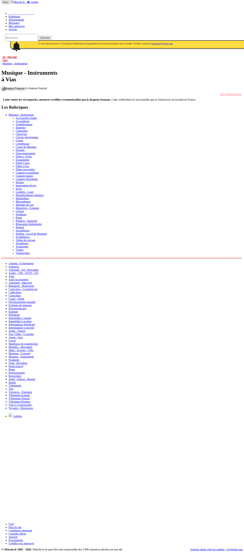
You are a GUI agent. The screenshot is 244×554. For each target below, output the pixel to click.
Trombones (22, 243)
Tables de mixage (25, 240)
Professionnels (17, 372)
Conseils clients (17, 533)
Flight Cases (23, 163)
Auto (11, 276)
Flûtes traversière (25, 169)
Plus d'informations (230, 94)
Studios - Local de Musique (31, 233)
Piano (19, 217)
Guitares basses (24, 175)
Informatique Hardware (22, 324)
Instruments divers (26, 185)
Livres (12, 340)
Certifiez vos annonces (21, 543)
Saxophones (22, 230)
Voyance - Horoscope (21, 408)
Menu (6, 2)
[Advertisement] (122, 495)
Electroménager (17, 308)
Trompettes (22, 246)
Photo (12, 369)
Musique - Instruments (21, 114)
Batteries (21, 127)
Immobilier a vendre (20, 318)
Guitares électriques (27, 179)
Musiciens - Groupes (27, 208)
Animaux (14, 266)
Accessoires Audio (26, 118)
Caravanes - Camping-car (23, 289)
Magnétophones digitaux (30, 195)
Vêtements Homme (19, 401)
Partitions (21, 214)
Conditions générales (20, 530)
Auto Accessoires (18, 279)
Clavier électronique (27, 137)
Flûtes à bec (22, 166)
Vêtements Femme (19, 398)
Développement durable (22, 302)
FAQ (11, 524)
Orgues (20, 211)
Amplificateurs (24, 124)
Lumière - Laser (25, 191)
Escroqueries (16, 540)
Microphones (23, 201)
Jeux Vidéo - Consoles (21, 334)
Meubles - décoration (20, 347)
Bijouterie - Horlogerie (21, 285)
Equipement (22, 159)
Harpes (20, 182)
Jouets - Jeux (16, 337)
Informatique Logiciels (21, 327)
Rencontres (15, 375)
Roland (20, 227)
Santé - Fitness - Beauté (22, 379)
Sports (12, 382)
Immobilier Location (20, 321)
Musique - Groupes (19, 353)
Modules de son (25, 204)
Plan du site (15, 527)
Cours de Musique (26, 146)
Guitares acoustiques (27, 172)
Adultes (17, 416)
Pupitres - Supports (26, 220)
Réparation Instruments (29, 224)
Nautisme (14, 359)
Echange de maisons (20, 305)
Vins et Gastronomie (20, 404)
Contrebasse (22, 143)
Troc (11, 388)
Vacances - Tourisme (20, 392)
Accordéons (22, 121)
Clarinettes (22, 130)
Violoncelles (23, 253)
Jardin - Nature (17, 330)
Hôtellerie (14, 314)
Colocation (15, 295)
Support (13, 536)
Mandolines (22, 198)
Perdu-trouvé (16, 366)
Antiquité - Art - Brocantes (24, 269)
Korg (19, 188)
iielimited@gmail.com (162, 43)
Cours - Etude (16, 298)
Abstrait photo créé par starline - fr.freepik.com (216, 549)
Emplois (13, 311)
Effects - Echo (24, 156)
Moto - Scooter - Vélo (21, 350)
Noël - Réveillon (18, 363)
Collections (15, 292)
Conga (19, 140)
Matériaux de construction (23, 343)
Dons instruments (25, 153)
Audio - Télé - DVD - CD (23, 273)
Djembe (20, 150)
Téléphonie (15, 385)
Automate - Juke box (20, 282)
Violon (19, 249)
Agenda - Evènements (21, 263)
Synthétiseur (23, 237)
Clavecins (21, 134)
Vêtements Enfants (19, 395)
